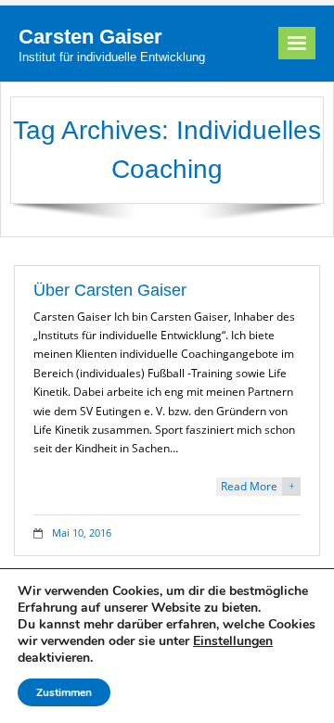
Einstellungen (233, 641)
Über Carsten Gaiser (109, 290)
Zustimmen (64, 692)
